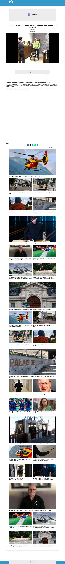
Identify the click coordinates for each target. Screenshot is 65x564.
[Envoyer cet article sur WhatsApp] (35, 145)
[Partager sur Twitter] (30, 145)
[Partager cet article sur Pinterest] (32, 145)
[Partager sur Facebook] (28, 145)
